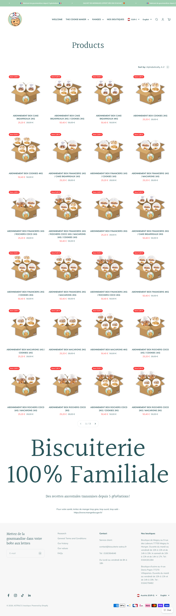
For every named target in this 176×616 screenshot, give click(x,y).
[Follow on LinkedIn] (29, 595)
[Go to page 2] (95, 423)
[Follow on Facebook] (8, 595)
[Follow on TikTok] (22, 595)
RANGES (96, 19)
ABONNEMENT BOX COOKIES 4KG (26, 173)
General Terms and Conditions (72, 538)
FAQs (60, 553)
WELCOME (57, 19)
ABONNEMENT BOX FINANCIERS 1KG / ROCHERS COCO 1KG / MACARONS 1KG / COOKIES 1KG (67, 234)
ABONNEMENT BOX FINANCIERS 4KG (150, 292)
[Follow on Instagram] (15, 595)
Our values (63, 548)
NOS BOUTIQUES (115, 19)
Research (62, 533)
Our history (63, 543)
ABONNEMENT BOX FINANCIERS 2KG (108, 231)
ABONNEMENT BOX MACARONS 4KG (108, 349)
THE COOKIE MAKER (76, 19)
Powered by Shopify (40, 605)
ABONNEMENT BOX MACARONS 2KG (67, 349)
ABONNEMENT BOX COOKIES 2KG (150, 115)
